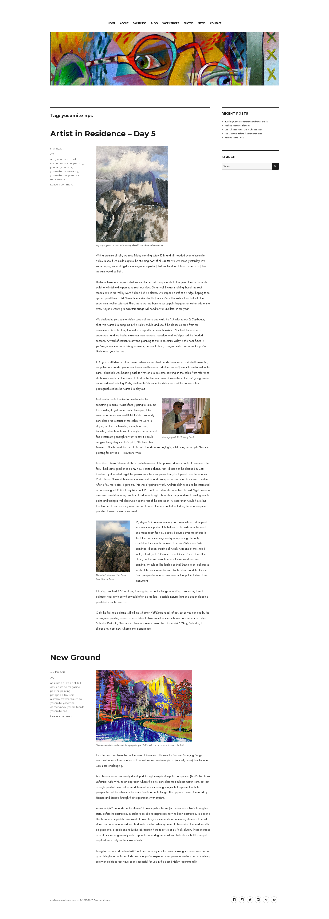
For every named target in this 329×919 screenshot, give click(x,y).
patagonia (56, 694)
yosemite (66, 167)
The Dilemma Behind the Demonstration (243, 133)
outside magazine (69, 686)
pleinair (54, 167)
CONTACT (215, 23)
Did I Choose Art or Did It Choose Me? (243, 129)
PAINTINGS (139, 23)
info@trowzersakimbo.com (63, 900)
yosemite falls (75, 706)
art (52, 159)
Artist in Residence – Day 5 (103, 133)
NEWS (201, 23)
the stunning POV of (153, 261)
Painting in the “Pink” (234, 137)
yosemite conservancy (64, 171)
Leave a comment (61, 184)
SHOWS (188, 23)
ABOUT (124, 23)
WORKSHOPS (170, 23)
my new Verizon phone (146, 469)
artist (73, 682)
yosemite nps (58, 175)
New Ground (75, 657)
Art (52, 153)
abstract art (57, 682)
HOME (111, 23)
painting (78, 163)
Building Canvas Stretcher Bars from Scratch (246, 121)
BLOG (154, 23)
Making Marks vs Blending (238, 125)
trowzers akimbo (71, 698)
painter (54, 690)
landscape (65, 163)
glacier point (62, 159)
